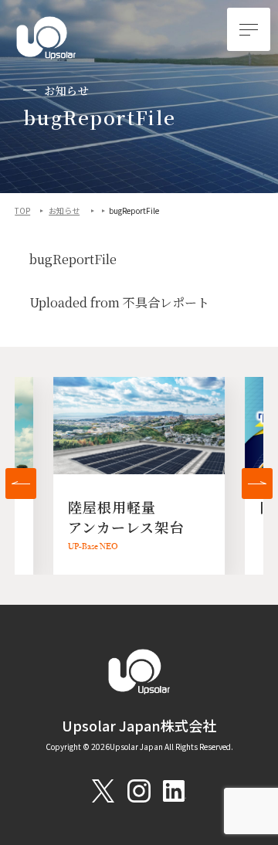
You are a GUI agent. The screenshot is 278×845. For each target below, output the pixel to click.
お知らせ (64, 210)
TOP (22, 210)
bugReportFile (73, 259)
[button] (20, 483)
